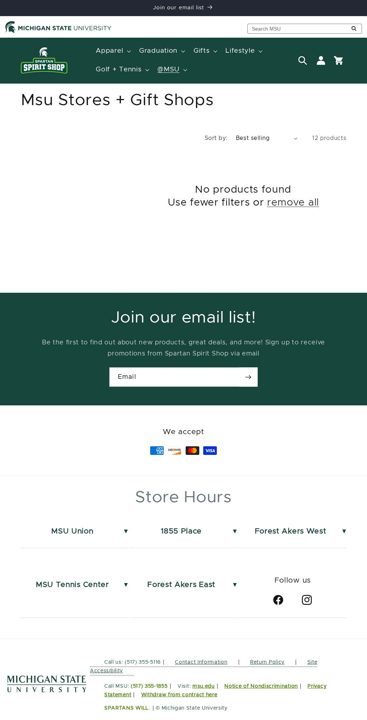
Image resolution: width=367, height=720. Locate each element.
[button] (112, 51)
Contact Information (201, 662)
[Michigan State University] (58, 31)
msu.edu (203, 686)
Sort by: (216, 138)
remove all (293, 203)
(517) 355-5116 (142, 662)
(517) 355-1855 (149, 686)
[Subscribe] (248, 377)
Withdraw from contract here (179, 694)
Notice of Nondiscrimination (261, 686)
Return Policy (267, 662)
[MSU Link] (46, 690)
